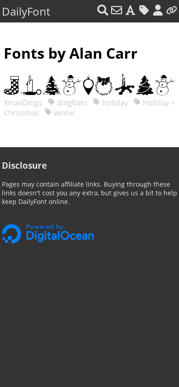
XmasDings (24, 103)
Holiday (114, 103)
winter (64, 113)
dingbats (71, 103)
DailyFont (26, 11)
